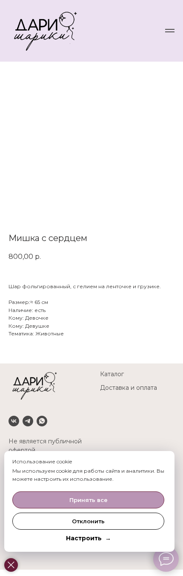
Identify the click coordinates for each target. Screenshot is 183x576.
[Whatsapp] (42, 421)
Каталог (112, 374)
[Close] (11, 565)
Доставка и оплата (128, 388)
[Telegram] (28, 421)
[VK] (14, 421)
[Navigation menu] (169, 30)
